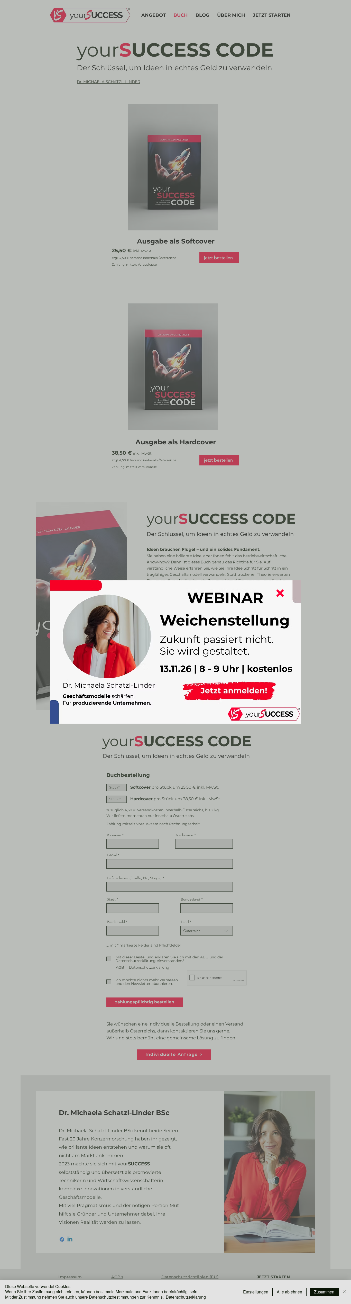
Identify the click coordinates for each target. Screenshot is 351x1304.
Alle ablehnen (289, 1292)
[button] (280, 593)
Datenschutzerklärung (186, 1297)
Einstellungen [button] (255, 1292)
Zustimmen (324, 1292)
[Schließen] (345, 1292)
